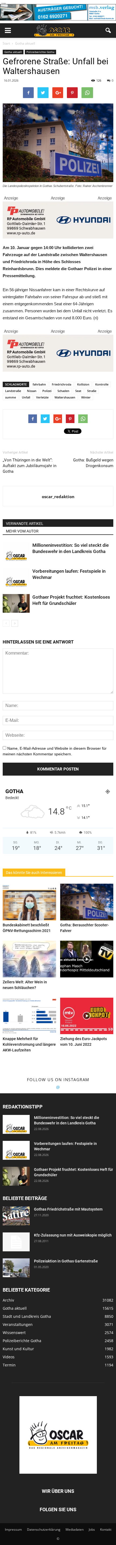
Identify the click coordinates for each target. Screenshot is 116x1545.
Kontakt (105, 1529)
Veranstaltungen (18, 1324)
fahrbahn (39, 384)
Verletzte (42, 397)
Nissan (31, 391)
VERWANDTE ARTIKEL (24, 523)
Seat (78, 391)
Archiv (8, 1300)
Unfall (26, 397)
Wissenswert (14, 1332)
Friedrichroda (61, 384)
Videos (9, 1356)
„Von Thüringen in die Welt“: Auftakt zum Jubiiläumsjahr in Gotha (29, 466)
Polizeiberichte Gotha (40, 52)
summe (10, 397)
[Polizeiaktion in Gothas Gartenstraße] (16, 1267)
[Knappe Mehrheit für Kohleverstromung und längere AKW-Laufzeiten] (29, 1016)
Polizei (47, 391)
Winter (86, 397)
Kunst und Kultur (18, 1348)
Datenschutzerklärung (43, 1529)
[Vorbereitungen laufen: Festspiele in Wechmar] (16, 577)
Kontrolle (101, 384)
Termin (9, 1365)
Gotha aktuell (13, 52)
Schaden (63, 391)
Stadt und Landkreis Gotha (27, 1316)
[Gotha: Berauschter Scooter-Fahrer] (87, 902)
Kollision (83, 384)
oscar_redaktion (58, 496)
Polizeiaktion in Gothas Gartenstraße (66, 1261)
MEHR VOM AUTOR (22, 531)
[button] (108, 30)
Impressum (13, 1529)
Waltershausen (64, 397)
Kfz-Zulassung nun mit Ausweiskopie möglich (73, 1235)
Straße (91, 391)
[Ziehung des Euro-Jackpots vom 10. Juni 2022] (87, 1016)
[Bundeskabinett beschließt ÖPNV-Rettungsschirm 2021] (29, 902)
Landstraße (13, 391)
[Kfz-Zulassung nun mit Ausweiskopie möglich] (16, 1241)
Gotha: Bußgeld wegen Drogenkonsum (93, 463)
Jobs (92, 1529)
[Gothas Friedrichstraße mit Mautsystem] (16, 1215)
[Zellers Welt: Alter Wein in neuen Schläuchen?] (29, 959)
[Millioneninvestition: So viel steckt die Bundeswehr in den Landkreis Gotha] (16, 551)
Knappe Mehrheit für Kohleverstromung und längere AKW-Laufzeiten (29, 1044)
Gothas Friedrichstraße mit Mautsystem (68, 1209)
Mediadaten (75, 1529)
